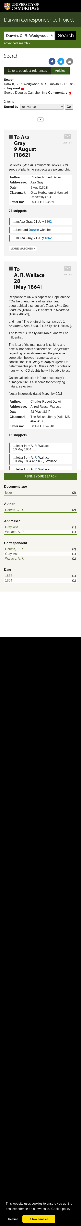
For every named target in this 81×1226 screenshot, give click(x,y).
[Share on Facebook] (52, 61)
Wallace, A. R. (15, 532)
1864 (8, 580)
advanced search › (17, 43)
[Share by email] (69, 61)
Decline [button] (13, 1219)
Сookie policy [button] (60, 1209)
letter (8, 492)
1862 (8, 575)
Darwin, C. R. (14, 510)
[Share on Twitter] (60, 61)
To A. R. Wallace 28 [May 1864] (30, 277)
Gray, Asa (11, 527)
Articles (60, 70)
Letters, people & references (27, 70)
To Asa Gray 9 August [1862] (25, 146)
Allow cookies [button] (38, 1219)
